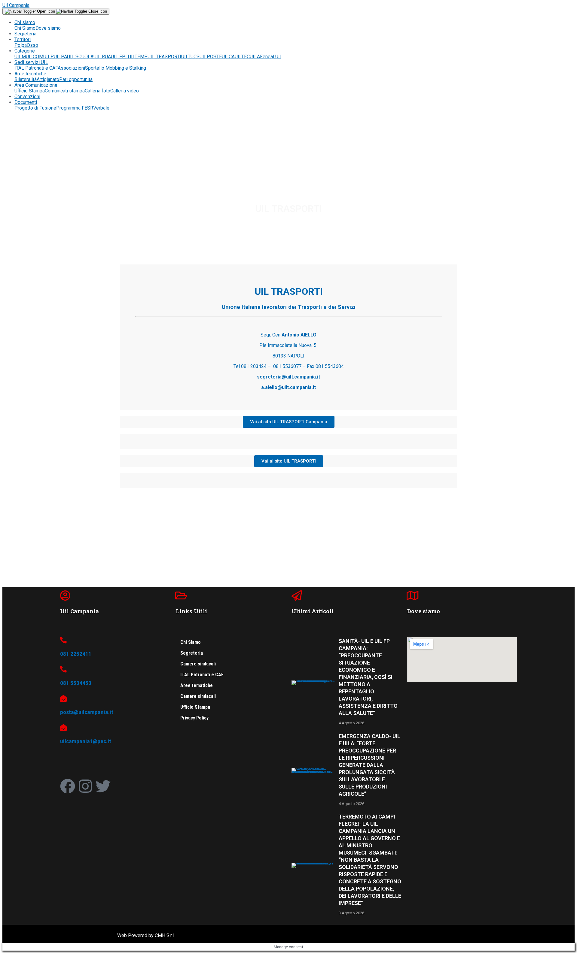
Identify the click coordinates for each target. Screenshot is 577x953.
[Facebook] (67, 786)
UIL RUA (102, 56)
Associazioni (71, 68)
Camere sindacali (198, 664)
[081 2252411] (63, 640)
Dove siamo (48, 28)
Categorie (24, 51)
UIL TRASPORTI (164, 56)
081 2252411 (75, 653)
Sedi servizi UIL (31, 62)
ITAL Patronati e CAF (36, 68)
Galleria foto (97, 91)
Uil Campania (15, 5)
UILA (255, 56)
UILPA (60, 56)
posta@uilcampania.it (86, 712)
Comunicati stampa (65, 91)
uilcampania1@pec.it (85, 741)
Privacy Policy (194, 718)
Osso (32, 45)
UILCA (228, 56)
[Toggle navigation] (55, 11)
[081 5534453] (63, 669)
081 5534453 (75, 683)
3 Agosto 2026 (351, 913)
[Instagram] (85, 786)
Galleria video (124, 91)
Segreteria (25, 34)
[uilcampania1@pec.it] (63, 727)
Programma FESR (74, 108)
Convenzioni (27, 96)
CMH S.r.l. (165, 935)
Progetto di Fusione (35, 108)
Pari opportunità (76, 79)
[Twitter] (103, 786)
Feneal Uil (270, 56)
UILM (20, 56)
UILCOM (34, 56)
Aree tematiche (30, 74)
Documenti (25, 102)
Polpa (20, 45)
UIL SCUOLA (80, 56)
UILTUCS (190, 56)
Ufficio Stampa (29, 91)
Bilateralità (25, 79)
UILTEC (242, 56)
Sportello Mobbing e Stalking (115, 68)
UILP (48, 56)
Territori (22, 39)
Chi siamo (24, 22)
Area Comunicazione (35, 85)
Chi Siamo (24, 28)
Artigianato (48, 79)
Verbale (101, 108)
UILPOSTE (211, 56)
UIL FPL (119, 56)
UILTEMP (138, 56)
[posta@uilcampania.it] (63, 698)
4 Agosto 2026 (351, 723)
